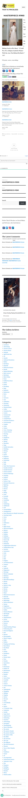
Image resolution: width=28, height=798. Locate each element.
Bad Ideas (6, 363)
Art (18, 133)
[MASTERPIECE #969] (13, 90)
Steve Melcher (7, 133)
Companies (7, 416)
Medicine (6, 575)
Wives (5, 772)
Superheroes (7, 716)
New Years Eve (7, 608)
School (5, 682)
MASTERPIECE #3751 (18, 247)
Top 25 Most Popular (9, 748)
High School (7, 526)
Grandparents (7, 511)
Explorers (6, 458)
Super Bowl (7, 714)
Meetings (6, 577)
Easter (5, 454)
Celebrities (6, 401)
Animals (6, 352)
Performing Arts (8, 628)
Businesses (6, 392)
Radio (5, 664)
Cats (5, 399)
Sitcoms (6, 699)
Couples (6, 424)
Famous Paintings (8, 473)
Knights (6, 560)
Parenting (6, 621)
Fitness (5, 488)
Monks (5, 583)
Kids (5, 558)
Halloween (6, 522)
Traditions (6, 752)
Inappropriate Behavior (10, 545)
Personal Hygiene (8, 630)
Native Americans (8, 602)
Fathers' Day (7, 481)
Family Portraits (8, 469)
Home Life (6, 539)
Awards (5, 358)
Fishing (6, 486)
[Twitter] (7, 71)
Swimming (6, 717)
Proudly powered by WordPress (18, 795)
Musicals (6, 596)
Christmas (6, 405)
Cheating (6, 403)
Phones (6, 634)
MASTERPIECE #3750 (18, 268)
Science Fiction (8, 685)
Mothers (6, 587)
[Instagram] (10, 71)
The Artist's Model (9, 731)
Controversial (7, 422)
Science (6, 683)
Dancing (6, 433)
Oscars (5, 619)
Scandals (6, 680)
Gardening (6, 504)
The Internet (7, 738)
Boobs (5, 382)
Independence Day (9, 547)
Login (26, 155)
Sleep (5, 700)
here (11, 320)
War (5, 763)
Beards (5, 369)
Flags (5, 490)
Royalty (6, 674)
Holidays (6, 536)
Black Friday (7, 377)
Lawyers (6, 564)
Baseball (6, 365)
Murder (6, 591)
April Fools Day (8, 354)
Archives (4, 332)
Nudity (5, 610)
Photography (7, 636)
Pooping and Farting (9, 644)
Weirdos (6, 770)
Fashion (6, 477)
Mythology (6, 600)
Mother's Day (7, 585)
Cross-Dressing (8, 430)
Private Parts (7, 657)
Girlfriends (6, 505)
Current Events (8, 432)
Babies (5, 362)
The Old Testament (9, 744)
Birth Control (7, 373)
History (6, 530)
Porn (5, 649)
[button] (14, 791)
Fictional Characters (9, 483)
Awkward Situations (9, 360)
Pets (5, 632)
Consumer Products (9, 420)
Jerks (5, 553)
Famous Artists (8, 471)
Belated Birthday (8, 371)
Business (6, 390)
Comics (5, 413)
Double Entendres (8, 447)
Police (5, 640)
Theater (6, 746)
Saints (5, 676)
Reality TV (6, 668)
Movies (5, 589)
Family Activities (8, 468)
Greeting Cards (8, 515)
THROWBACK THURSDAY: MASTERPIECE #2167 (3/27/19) (11, 260)
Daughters (6, 437)
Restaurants (7, 670)
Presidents (6, 653)
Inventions (6, 551)
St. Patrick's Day (8, 708)
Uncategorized (7, 757)
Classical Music (8, 407)
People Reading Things (10, 627)
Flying (5, 492)
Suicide (5, 712)
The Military (7, 742)
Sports (5, 706)
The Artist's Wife (8, 735)
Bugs (5, 388)
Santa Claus (7, 678)
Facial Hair (6, 460)
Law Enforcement (8, 562)
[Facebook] (4, 71)
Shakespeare (7, 689)
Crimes (5, 428)
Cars (5, 396)
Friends (6, 498)
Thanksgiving (7, 725)
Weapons (6, 765)
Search (4, 200)
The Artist (6, 729)
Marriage (6, 572)
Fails (5, 464)
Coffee (5, 409)
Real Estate (7, 666)
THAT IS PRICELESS (10, 10)
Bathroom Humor (8, 367)
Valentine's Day (8, 761)
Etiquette (6, 456)
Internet (6, 549)
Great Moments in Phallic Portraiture (14, 513)
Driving (6, 451)
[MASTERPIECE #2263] (13, 112)
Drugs (5, 452)
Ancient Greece (8, 348)
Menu (23, 7)
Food (5, 494)
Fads (5, 462)
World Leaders (7, 774)
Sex (5, 687)
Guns (5, 519)
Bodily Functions (8, 380)
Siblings (6, 693)
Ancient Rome (7, 350)
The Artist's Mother (9, 733)
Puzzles (6, 661)
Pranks (5, 651)
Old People (6, 613)
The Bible (6, 736)
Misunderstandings (9, 579)
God (5, 507)
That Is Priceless (8, 727)
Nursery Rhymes (8, 611)
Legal (5, 566)
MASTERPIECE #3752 (18, 242)
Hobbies (6, 532)
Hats (5, 524)
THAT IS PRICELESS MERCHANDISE (12, 784)
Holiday (6, 534)
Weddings (6, 769)
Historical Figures (8, 528)
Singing (6, 695)
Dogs (5, 445)
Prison (5, 655)
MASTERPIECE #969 (7, 102)
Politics (5, 642)
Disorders (6, 443)
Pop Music (6, 647)
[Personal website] (13, 71)
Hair (5, 521)
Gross (5, 517)
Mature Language (8, 574)
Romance (6, 672)
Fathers (6, 479)
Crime (5, 426)
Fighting (6, 485)
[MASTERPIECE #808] (13, 124)
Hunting (6, 541)
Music (5, 593)
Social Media (7, 702)
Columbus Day (7, 411)
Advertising (7, 346)
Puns (5, 659)
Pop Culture (7, 646)
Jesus (5, 555)
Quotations (7, 663)
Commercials (7, 415)
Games (5, 502)
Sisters (5, 697)
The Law (6, 740)
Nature (5, 604)
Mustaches (6, 598)
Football (6, 496)
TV (4, 755)
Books (5, 384)
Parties (5, 625)
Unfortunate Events (9, 759)
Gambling (6, 500)
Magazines (6, 570)
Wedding (6, 767)
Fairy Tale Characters (9, 466)
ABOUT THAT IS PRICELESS (9, 787)
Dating (5, 435)
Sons (5, 704)
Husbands (6, 543)
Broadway (6, 386)
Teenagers (6, 723)
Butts (5, 394)
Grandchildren (7, 509)
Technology (7, 721)
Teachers (6, 719)
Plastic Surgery (8, 638)
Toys (5, 750)
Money (5, 581)
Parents (6, 623)
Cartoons (6, 397)
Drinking (6, 449)
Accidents (6, 344)
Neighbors (6, 606)
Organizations (7, 617)
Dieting (6, 439)
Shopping (6, 691)
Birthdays (6, 375)
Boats (5, 379)
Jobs (5, 557)
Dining (5, 441)
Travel (5, 753)
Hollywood (6, 538)
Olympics (6, 615)
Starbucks (6, 710)
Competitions (7, 418)
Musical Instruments (9, 594)
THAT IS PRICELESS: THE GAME (10, 781)
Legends (6, 568)
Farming (6, 475)
